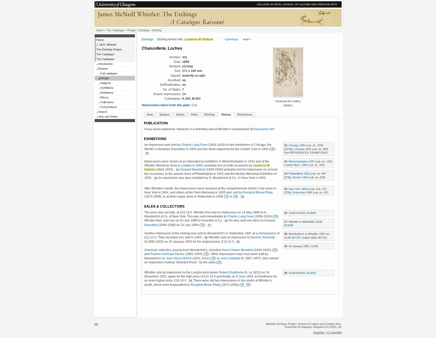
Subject (164, 114)
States (180, 114)
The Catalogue (115, 30)
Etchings (144, 30)
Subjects (105, 82)
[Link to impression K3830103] (206, 254)
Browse (103, 68)
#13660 (311, 212)
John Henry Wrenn (179, 258)
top (96, 323)
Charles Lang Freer (194, 144)
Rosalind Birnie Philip (258, 192)
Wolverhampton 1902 (302, 161)
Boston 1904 (300, 177)
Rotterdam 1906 (302, 192)
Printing (209, 114)
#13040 (300, 272)
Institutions (107, 92)
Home (99, 30)
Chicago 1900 (302, 149)
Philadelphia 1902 (299, 173)
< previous (231, 39)
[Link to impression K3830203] (275, 249)
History (226, 114)
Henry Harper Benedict (237, 249)
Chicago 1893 (297, 145)
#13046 (288, 225)
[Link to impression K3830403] (202, 225)
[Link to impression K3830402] (235, 196)
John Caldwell (230, 258)
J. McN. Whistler (106, 44)
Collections (107, 102)
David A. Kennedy (263, 237)
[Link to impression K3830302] (213, 258)
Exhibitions (107, 87)
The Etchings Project (109, 49)
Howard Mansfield (192, 169)
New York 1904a (299, 188)
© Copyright (334, 332)
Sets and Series (108, 116)
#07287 (296, 237)
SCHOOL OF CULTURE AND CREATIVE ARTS (310, 4)
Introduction (105, 63)
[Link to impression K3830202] (272, 149)
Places (104, 97)
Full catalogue (108, 73)
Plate (194, 114)
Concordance (108, 106)
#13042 (311, 272)
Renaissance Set (262, 129)
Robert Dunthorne (231, 272)
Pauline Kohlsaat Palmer (167, 254)
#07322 (322, 237)
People (131, 30)
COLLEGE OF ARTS (269, 4)
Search (102, 111)
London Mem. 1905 (296, 164)
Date (150, 114)
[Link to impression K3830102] (227, 196)
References (244, 114)
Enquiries (319, 332)
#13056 (300, 212)
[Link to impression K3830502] (219, 262)
